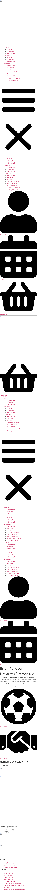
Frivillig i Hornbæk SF (14, 78)
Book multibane (12, 74)
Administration (11, 53)
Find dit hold (11, 49)
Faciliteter (10, 70)
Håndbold (6, 55)
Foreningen (7, 63)
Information (10, 51)
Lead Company (29, 892)
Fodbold (6, 47)
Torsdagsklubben (12, 80)
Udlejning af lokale (13, 72)
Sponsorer (10, 68)
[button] (18, 118)
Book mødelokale (12, 76)
